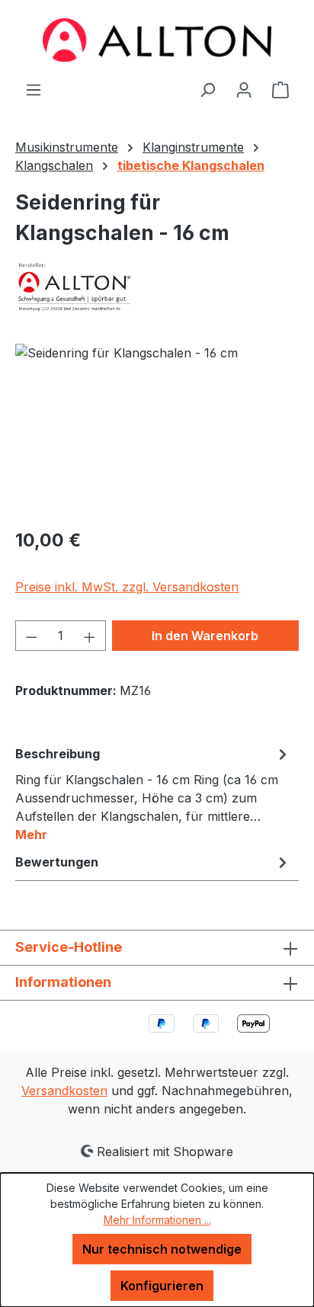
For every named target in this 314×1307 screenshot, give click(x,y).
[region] (157, 429)
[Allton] (157, 286)
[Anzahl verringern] (31, 635)
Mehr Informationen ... (157, 1219)
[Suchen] (207, 89)
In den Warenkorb (205, 635)
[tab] (153, 793)
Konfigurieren (161, 1285)
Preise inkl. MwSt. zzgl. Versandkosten (127, 586)
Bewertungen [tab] (56, 862)
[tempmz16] (157, 429)
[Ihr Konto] (244, 89)
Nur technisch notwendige (162, 1249)
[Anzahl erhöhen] (90, 635)
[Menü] (33, 89)
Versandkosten (64, 1090)
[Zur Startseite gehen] (157, 40)
